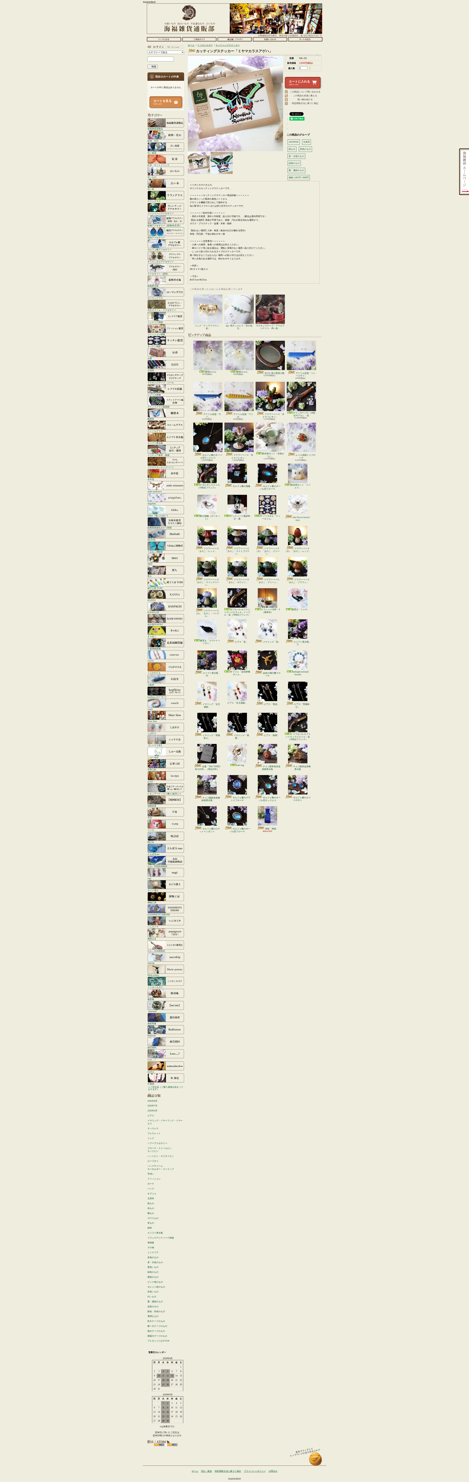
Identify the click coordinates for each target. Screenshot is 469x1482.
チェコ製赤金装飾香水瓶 (302, 767)
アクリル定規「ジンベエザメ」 (305, 374)
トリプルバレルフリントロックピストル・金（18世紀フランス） (298, 737)
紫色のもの (152, 1277)
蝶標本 (150, 419)
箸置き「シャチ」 (300, 609)
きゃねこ (151, 636)
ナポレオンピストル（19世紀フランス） (208, 486)
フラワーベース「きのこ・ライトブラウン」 (237, 551)
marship (150, 963)
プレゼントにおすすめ (158, 1340)
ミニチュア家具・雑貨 (158, 455)
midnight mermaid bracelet (301, 673)
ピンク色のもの (155, 1282)
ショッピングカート (305, 39)
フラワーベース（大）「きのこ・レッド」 (298, 549)
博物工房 (151, 902)
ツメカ (150, 830)
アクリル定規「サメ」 (212, 415)
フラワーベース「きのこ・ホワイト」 (237, 580)
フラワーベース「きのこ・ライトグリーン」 (207, 582)
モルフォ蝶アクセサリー (159, 249)
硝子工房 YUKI (155, 588)
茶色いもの (152, 1291)
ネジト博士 (152, 890)
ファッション (154, 1179)
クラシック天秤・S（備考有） (270, 610)
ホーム (164, 39)
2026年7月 (152, 1105)
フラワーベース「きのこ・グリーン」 (267, 580)
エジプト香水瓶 (155, 443)
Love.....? (151, 1059)
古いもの (151, 177)
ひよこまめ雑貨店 (156, 951)
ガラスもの (152, 1218)
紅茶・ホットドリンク (158, 165)
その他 (150, 1247)
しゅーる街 (152, 757)
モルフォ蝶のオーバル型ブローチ (270, 487)
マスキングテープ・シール (160, 382)
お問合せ (270, 39)
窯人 (149, 576)
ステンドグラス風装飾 (158, 407)
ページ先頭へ (315, 1461)
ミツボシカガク (155, 987)
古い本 (150, 189)
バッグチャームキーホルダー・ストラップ (160, 1167)
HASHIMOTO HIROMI (158, 914)
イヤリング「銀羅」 (241, 736)
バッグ (150, 1188)
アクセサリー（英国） (158, 274)
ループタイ (152, 1161)
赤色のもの (152, 1257)
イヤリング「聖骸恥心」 (211, 736)
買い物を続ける (305, 99)
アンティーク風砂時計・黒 (240, 517)
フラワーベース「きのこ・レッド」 (208, 549)
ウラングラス (154, 201)
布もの (150, 1208)
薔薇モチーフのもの (157, 1336)
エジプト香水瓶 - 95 (211, 674)
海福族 (150, 1242)
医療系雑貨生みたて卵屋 (159, 527)
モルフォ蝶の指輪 (241, 486)
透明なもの (152, 1316)
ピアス (150, 1115)
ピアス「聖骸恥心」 (302, 705)
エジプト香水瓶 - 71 (301, 643)
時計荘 (150, 842)
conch (150, 709)
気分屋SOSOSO (155, 624)
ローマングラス (155, 298)
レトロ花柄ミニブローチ (305, 456)
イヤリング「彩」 (271, 642)
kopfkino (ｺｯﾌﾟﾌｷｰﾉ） (157, 697)
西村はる (151, 939)
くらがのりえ (154, 673)
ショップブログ (234, 39)
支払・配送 (206, 1471)
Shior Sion (152, 721)
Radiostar (151, 1035)
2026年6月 (152, 1110)
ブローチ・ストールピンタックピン (159, 1150)
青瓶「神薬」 (271, 828)
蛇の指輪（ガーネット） (210, 517)
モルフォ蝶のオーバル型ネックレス (211, 456)
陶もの (150, 1213)
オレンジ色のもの (156, 1287)
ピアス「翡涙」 (271, 704)
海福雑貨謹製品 (155, 128)
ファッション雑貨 (156, 334)
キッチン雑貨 (154, 346)
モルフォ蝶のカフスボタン (302, 798)
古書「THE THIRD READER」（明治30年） (207, 767)
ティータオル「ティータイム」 (270, 517)
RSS (159, 1444)
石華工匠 (151, 769)
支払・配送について (199, 39)
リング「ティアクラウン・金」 (208, 327)
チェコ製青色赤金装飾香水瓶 (271, 767)
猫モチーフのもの (156, 1331)
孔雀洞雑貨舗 (154, 648)
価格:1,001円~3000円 (299, 177)
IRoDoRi (151, 540)
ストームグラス (155, 431)
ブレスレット (154, 1133)
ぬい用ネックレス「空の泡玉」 (239, 327)
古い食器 (151, 153)
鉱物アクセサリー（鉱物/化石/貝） (164, 225)
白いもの (151, 1296)
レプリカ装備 (154, 394)
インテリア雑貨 (155, 322)
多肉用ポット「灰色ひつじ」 (273, 454)
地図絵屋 (151, 806)
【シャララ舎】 (155, 745)
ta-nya (150, 781)
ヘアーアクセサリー (157, 1143)
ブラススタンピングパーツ (160, 467)
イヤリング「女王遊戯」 (211, 705)
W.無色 (150, 1084)
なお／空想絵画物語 (157, 866)
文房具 (150, 370)
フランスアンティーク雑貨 (160, 1238)
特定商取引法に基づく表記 (305, 103)
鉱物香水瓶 (152, 286)
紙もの (150, 1203)
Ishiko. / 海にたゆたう (157, 515)
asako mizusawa (154, 491)
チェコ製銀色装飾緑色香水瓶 (211, 799)
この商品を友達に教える (305, 95)
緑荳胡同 (151, 1047)
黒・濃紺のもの (155, 1301)
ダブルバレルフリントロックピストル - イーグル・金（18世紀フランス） (237, 612)
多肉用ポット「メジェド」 (301, 486)
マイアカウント (165, 46)
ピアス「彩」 (241, 642)
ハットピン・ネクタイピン (160, 1156)
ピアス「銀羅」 (271, 735)
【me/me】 (152, 1011)
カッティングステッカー (228, 45)
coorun (150, 660)
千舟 (149, 818)
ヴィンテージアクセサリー (160, 213)
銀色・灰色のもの (156, 1311)
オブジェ (151, 1193)
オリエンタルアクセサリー (160, 261)
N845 (149, 564)
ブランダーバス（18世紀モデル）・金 (304, 414)
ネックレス (152, 1128)
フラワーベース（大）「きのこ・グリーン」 (267, 551)
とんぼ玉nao (153, 854)
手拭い (150, 1174)
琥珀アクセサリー (156, 237)
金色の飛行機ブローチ (271, 674)
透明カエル (210, 372)
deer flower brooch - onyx (302, 518)
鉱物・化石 (152, 141)
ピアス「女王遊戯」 (237, 703)
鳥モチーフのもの (156, 1321)
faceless (150, 1072)
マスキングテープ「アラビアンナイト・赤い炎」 (270, 327)
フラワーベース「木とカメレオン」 (273, 415)
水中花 (150, 479)
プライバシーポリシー (255, 1471)
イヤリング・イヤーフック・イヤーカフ (165, 1122)
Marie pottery (153, 975)
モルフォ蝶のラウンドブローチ (240, 798)
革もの (150, 1223)
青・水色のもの (155, 1262)
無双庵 (150, 999)
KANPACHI (153, 612)
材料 (149, 1228)
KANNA (151, 600)
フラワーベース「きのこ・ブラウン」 (298, 580)
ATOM (172, 1444)
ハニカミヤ (152, 926)
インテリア (152, 1252)
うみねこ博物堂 (155, 552)
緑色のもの (152, 1272)
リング (150, 1138)
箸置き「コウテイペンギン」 (210, 641)
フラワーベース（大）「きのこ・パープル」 (207, 613)
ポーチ (150, 1183)
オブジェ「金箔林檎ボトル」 (240, 673)
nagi (149, 878)
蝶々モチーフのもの (157, 1326)
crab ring (240, 765)
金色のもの (152, 1306)
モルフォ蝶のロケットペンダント (209, 830)
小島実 (150, 685)
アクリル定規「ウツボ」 (243, 415)
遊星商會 (151, 1023)
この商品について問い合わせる (305, 91)
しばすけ (151, 733)
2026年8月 (152, 1101)
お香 (149, 358)
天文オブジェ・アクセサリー (161, 310)
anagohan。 (152, 503)
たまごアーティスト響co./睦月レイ (164, 793)
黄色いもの (152, 1267)
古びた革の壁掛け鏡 (274, 373)
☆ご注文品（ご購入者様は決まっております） (165, 1088)
